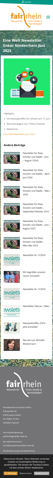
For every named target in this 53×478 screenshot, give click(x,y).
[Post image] (12, 158)
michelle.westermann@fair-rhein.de (18, 445)
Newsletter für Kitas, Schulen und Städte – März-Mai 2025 (33, 242)
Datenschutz (26, 473)
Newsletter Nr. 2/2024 (34, 289)
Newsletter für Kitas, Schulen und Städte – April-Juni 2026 (36, 174)
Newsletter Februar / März (36, 306)
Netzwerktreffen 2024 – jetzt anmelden (35, 325)
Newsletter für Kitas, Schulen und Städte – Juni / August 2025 (36, 225)
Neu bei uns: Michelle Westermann (33, 342)
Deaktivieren (41, 473)
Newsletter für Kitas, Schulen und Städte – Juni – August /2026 (35, 157)
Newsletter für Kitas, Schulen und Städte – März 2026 (36, 191)
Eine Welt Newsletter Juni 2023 (19, 134)
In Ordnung (10, 473)
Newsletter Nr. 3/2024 (34, 255)
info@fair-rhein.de (11, 422)
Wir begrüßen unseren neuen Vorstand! (34, 274)
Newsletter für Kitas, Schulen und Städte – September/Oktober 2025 (36, 208)
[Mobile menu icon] (48, 17)
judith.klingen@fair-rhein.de (15, 436)
